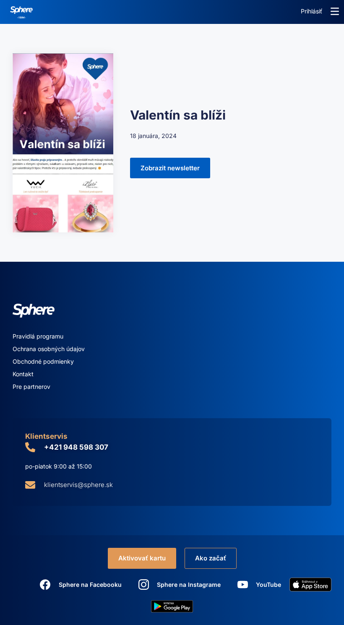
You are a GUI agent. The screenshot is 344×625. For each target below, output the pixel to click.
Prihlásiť (311, 11)
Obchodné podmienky (43, 361)
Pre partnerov (31, 386)
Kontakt (23, 374)
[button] (335, 11)
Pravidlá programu (38, 336)
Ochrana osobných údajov (49, 348)
